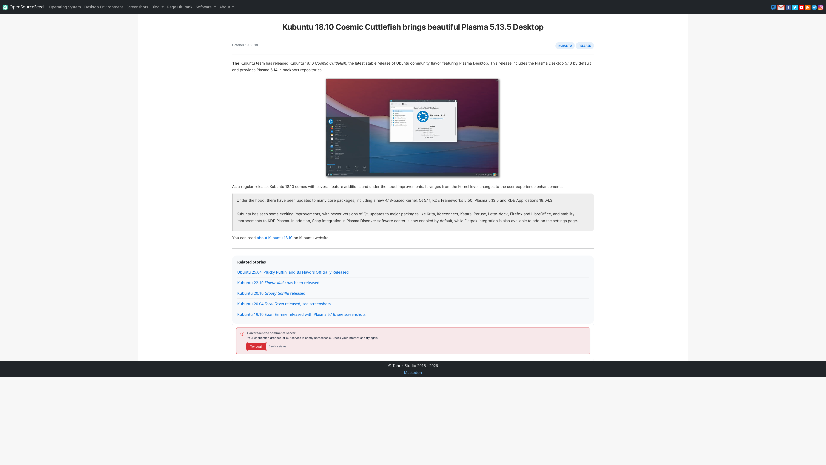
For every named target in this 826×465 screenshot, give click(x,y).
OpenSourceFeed (26, 7)
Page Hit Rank (179, 6)
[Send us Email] (781, 6)
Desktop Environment (103, 6)
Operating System (65, 6)
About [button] (225, 6)
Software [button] (204, 6)
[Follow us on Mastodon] (774, 6)
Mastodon (413, 372)
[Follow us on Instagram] (820, 6)
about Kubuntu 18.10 (275, 238)
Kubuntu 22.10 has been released (278, 282)
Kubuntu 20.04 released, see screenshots (284, 303)
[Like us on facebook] (789, 6)
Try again (256, 346)
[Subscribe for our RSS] (808, 6)
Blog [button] (156, 6)
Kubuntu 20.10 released (271, 293)
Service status (277, 346)
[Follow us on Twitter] (795, 6)
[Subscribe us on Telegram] (815, 6)
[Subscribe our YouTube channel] (802, 6)
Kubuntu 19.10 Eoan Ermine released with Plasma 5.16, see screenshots (301, 314)
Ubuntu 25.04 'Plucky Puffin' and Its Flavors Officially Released (293, 272)
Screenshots (137, 6)
